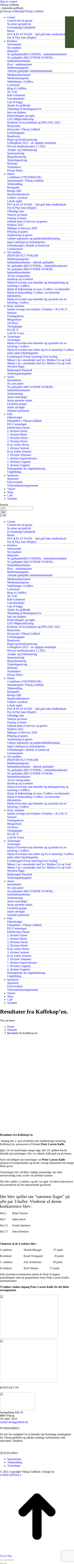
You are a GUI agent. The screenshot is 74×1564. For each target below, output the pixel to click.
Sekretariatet (14, 1459)
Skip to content (8, 1)
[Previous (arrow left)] (1, 1563)
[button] (37, 515)
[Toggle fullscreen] (8, 1560)
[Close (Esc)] (1, 1560)
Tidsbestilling (14, 1462)
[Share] (5, 1560)
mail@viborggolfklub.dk (14, 1422)
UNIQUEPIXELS (10, 1474)
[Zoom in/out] (12, 1560)
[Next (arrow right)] (5, 1563)
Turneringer (13, 1465)
